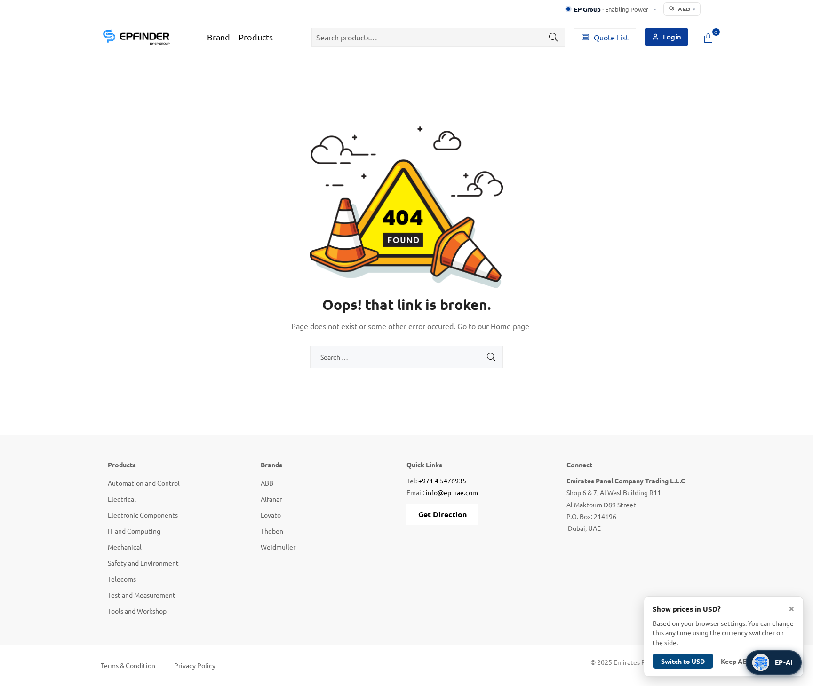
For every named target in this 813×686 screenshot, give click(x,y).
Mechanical (125, 547)
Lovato (271, 515)
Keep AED (736, 661)
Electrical (122, 499)
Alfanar (271, 499)
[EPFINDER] (136, 37)
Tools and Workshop (137, 611)
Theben (272, 531)
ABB (267, 483)
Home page (510, 326)
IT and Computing (134, 531)
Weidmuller (278, 547)
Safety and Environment (143, 563)
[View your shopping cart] (708, 37)
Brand (218, 37)
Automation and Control (144, 483)
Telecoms (122, 579)
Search (551, 37)
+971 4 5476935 (442, 480)
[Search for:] (406, 357)
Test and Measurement (141, 595)
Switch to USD (683, 661)
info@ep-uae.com (452, 492)
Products (256, 37)
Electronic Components (143, 515)
